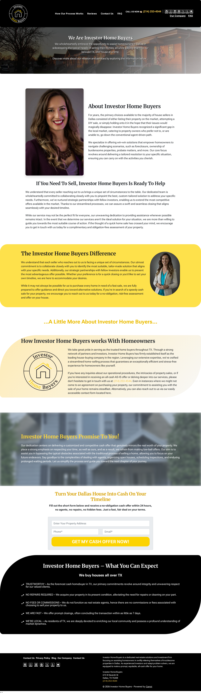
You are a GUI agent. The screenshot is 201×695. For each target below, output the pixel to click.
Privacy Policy (43, 658)
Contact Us (107, 13)
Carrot (149, 686)
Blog (54, 658)
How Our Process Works (69, 13)
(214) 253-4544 (152, 11)
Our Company (178, 15)
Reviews (92, 13)
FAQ (119, 13)
